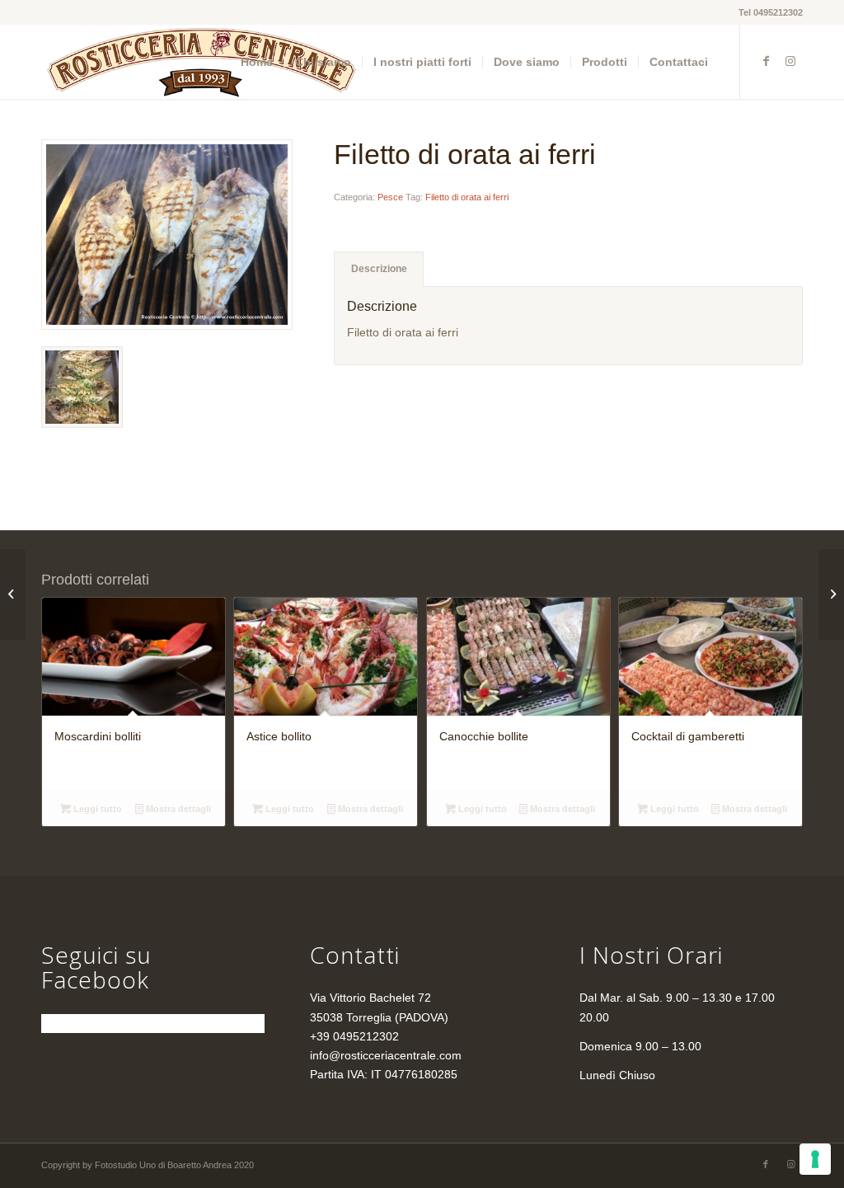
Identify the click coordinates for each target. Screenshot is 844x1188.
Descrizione (379, 269)
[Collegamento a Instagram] (790, 61)
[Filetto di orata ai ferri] (167, 234)
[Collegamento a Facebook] (765, 61)
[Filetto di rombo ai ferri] (831, 594)
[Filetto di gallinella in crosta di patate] (13, 594)
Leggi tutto (96, 809)
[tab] (379, 269)
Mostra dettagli (177, 809)
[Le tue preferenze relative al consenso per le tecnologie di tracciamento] (815, 1159)
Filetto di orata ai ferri (467, 197)
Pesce (390, 197)
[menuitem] (257, 62)
